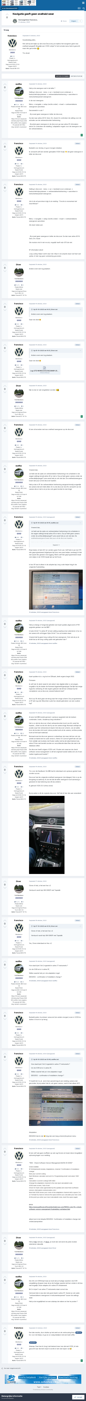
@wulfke (33, 1342)
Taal (38, 1387)
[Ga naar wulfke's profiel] (19, 91)
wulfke (19, 84)
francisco (33, 20)
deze (47, 1242)
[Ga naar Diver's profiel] (19, 272)
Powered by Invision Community (43, 1389)
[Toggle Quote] (32, 309)
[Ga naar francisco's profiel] (15, 21)
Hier (35, 1242)
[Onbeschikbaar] (56, 589)
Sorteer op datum (76, 76)
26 (23, 104)
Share (64, 21)
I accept (79, 1397)
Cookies (46, 1387)
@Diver (78, 1332)
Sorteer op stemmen (62, 76)
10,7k (18, 285)
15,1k (17, 104)
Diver (18, 264)
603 (13, 56)
